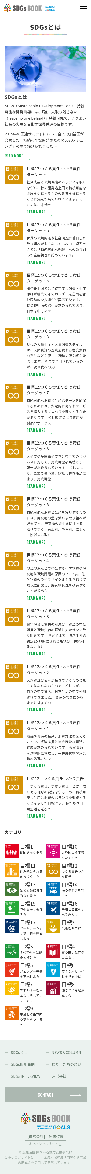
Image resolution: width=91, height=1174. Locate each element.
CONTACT (45, 1095)
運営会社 (59, 1076)
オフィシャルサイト (43, 1143)
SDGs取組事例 (23, 1064)
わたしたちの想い (66, 1064)
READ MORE (14, 156)
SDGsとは (19, 1052)
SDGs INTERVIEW (25, 1076)
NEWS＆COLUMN (66, 1052)
